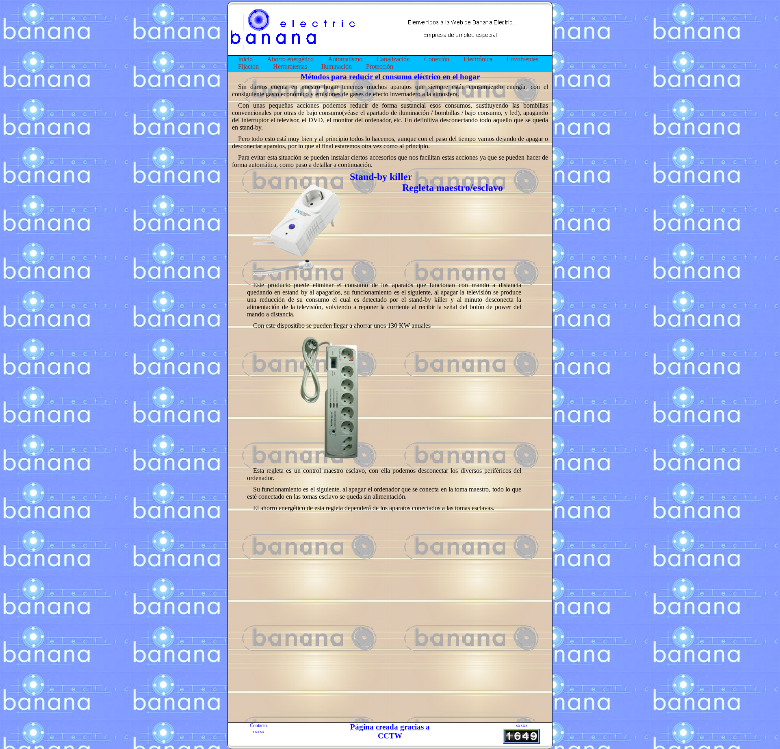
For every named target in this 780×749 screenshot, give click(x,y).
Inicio (245, 59)
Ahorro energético (290, 59)
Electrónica (478, 59)
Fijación (248, 66)
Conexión (436, 59)
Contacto (258, 725)
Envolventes (522, 59)
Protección (379, 66)
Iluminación (336, 66)
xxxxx (258, 731)
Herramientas (290, 66)
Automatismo (345, 59)
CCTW (390, 736)
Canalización (393, 59)
